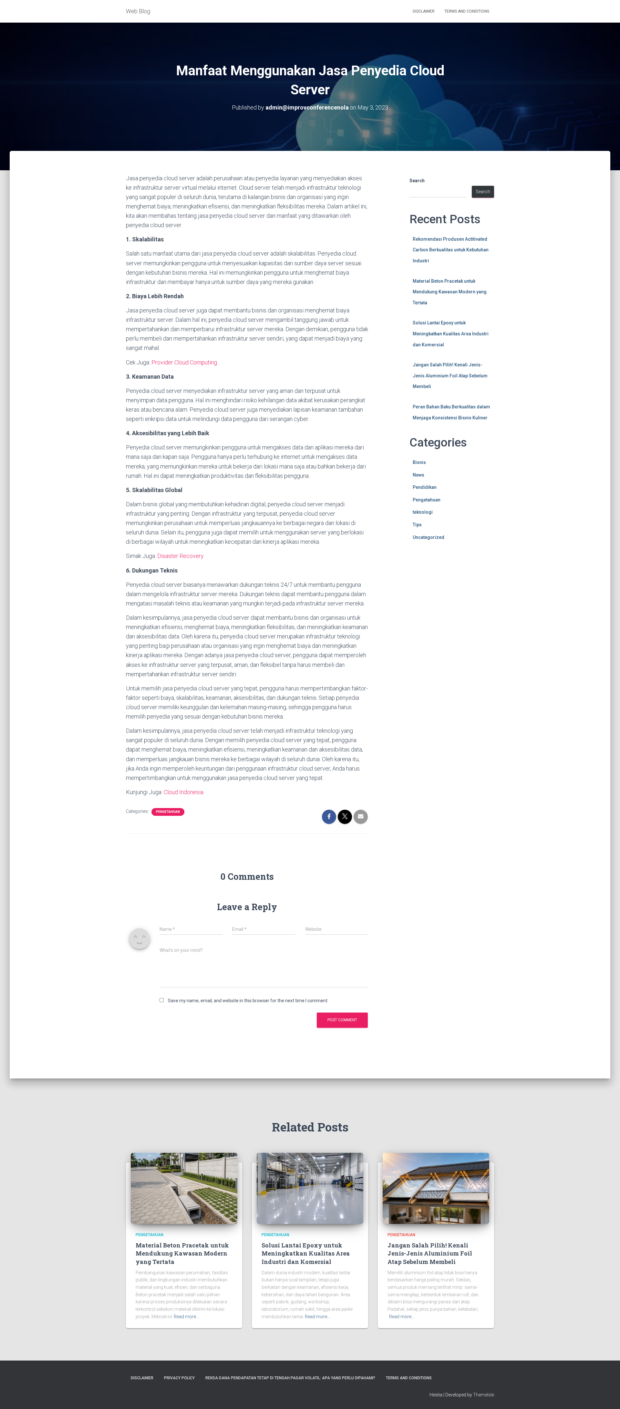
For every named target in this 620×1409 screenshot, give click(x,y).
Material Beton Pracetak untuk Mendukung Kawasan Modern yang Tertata (450, 292)
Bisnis (419, 462)
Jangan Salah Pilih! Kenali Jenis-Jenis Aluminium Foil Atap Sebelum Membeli (450, 375)
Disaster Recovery (180, 555)
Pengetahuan (168, 812)
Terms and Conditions (466, 11)
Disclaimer (424, 11)
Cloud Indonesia (183, 792)
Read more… (186, 1316)
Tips (417, 524)
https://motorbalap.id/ (432, 592)
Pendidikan (425, 487)
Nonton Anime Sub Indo (434, 556)
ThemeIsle (483, 1394)
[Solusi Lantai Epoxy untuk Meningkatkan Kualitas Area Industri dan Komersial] (310, 1188)
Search (417, 180)
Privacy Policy (179, 1378)
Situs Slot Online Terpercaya (439, 578)
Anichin (417, 585)
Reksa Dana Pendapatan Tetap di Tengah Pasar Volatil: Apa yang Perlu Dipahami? (290, 1378)
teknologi (423, 512)
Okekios (418, 600)
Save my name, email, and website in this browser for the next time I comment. (248, 1000)
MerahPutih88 (424, 563)
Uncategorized (428, 537)
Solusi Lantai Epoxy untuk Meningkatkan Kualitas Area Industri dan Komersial (451, 333)
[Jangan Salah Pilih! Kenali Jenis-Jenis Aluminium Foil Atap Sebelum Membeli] (436, 1188)
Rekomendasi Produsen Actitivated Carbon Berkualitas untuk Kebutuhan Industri (451, 250)
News (418, 475)
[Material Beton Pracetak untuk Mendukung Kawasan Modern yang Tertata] (184, 1188)
